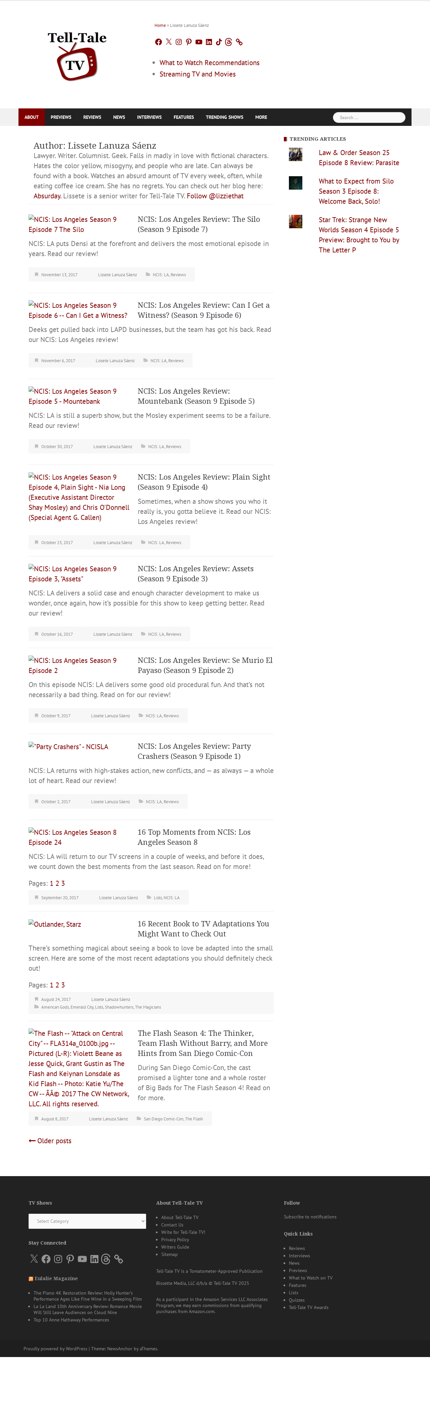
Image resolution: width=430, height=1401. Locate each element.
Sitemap (169, 1254)
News (119, 117)
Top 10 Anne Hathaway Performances (71, 1320)
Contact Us (172, 1225)
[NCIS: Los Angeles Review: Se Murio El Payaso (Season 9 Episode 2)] (79, 664)
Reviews (92, 117)
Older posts (54, 1140)
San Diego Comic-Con (163, 1119)
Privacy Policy (175, 1240)
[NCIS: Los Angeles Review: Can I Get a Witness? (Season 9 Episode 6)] (79, 309)
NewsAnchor (119, 1349)
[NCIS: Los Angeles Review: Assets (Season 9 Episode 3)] (79, 573)
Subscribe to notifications (310, 1217)
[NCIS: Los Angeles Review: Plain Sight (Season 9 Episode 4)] (79, 496)
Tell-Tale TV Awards (309, 1307)
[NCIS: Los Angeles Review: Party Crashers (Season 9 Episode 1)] (68, 746)
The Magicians (148, 1007)
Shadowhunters (119, 1007)
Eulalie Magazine (56, 1278)
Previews (61, 117)
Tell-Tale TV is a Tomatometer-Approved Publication (209, 1271)
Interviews (149, 117)
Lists (158, 898)
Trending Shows (224, 117)
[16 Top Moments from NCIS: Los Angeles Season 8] (79, 836)
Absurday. (47, 195)
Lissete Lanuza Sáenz (117, 275)
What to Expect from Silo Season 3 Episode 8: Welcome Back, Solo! (356, 191)
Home (160, 25)
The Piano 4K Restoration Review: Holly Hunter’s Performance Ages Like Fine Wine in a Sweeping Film (88, 1296)
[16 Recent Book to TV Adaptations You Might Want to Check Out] (55, 923)
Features (184, 117)
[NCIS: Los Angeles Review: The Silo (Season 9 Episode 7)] (79, 223)
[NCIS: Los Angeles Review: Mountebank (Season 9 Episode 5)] (79, 395)
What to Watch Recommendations (210, 62)
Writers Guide (175, 1247)
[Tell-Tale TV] (77, 53)
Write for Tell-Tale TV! (183, 1232)
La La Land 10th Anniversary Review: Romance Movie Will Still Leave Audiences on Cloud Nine (88, 1309)
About (32, 117)
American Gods (55, 1007)
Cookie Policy (126, 1388)
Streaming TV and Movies (198, 74)
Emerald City (82, 1007)
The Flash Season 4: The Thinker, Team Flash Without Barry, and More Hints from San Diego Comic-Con (203, 1043)
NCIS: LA (161, 275)
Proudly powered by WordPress (55, 1349)
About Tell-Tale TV (180, 1217)
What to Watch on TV (311, 1278)
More (261, 117)
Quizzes (297, 1300)
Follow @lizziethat (215, 195)
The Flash (194, 1119)
